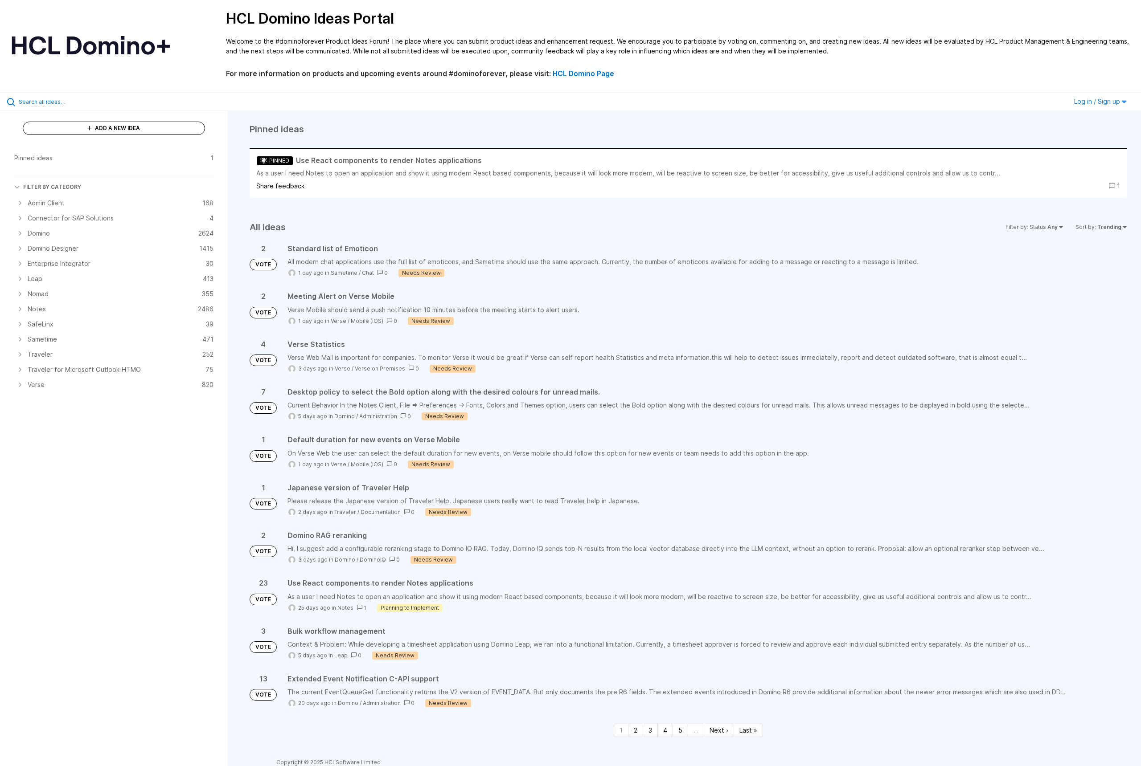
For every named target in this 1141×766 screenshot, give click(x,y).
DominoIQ (373, 559)
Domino (344, 416)
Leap (341, 655)
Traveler (345, 512)
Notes (345, 607)
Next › (719, 730)
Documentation (381, 512)
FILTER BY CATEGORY (52, 186)
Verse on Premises (380, 368)
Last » (748, 730)
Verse (338, 321)
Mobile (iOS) (367, 321)
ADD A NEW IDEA (117, 128)
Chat (368, 272)
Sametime (344, 272)
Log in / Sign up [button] (1098, 101)
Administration (378, 416)
